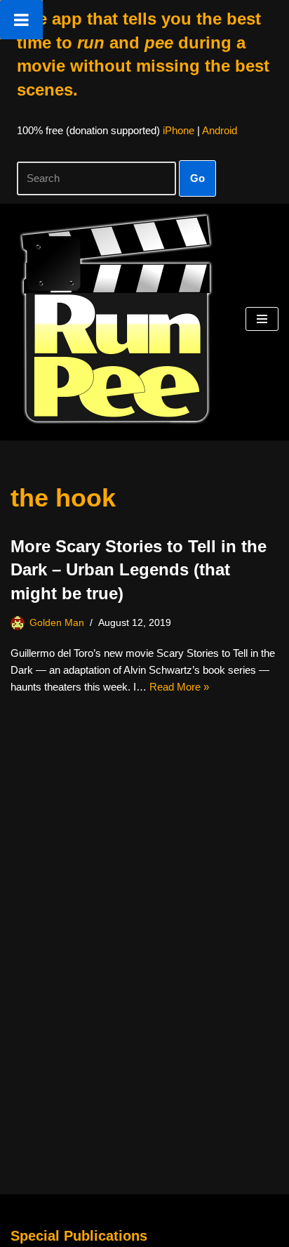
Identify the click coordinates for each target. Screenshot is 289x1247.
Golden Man (56, 623)
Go (197, 178)
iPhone (178, 130)
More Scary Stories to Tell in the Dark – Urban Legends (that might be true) (139, 570)
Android (219, 130)
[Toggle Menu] (21, 19)
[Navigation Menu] (262, 319)
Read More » (179, 687)
